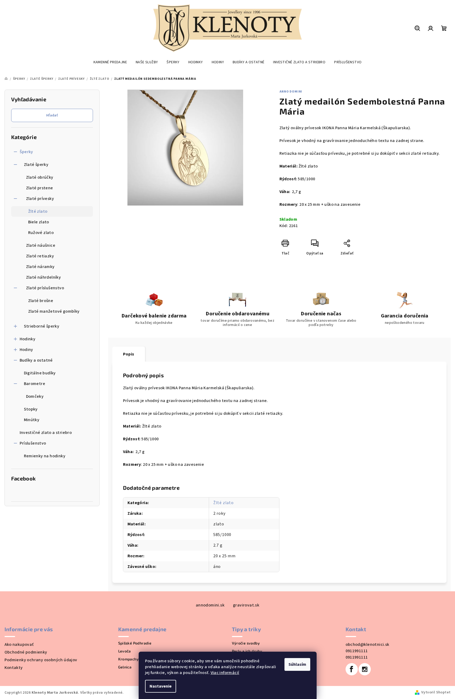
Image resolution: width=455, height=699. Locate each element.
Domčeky (35, 396)
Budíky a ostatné (36, 360)
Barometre (34, 384)
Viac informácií (225, 673)
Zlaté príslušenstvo (45, 288)
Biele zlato (38, 222)
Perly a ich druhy (247, 651)
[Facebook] (352, 669)
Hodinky (28, 339)
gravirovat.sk (246, 605)
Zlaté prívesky (40, 199)
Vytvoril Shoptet (435, 692)
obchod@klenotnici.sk (367, 644)
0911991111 (357, 651)
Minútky (32, 420)
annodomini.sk (210, 605)
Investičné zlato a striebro (46, 433)
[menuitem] (110, 62)
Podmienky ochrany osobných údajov (41, 660)
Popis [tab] (128, 354)
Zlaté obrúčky (39, 177)
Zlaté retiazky (40, 256)
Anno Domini (291, 91)
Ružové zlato (41, 233)
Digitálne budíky (40, 373)
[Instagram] (365, 669)
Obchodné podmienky (26, 652)
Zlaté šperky (36, 165)
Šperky (26, 152)
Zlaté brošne (40, 301)
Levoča (124, 651)
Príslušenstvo (33, 443)
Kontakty (14, 668)
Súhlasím (297, 664)
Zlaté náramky (40, 267)
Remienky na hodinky (45, 456)
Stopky (31, 409)
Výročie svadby (246, 643)
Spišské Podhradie (135, 643)
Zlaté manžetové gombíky (54, 311)
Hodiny (26, 350)
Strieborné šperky (41, 326)
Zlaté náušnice (41, 245)
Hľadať (52, 115)
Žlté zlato (38, 211)
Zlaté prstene (39, 188)
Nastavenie (161, 686)
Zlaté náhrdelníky (43, 277)
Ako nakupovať (19, 644)
